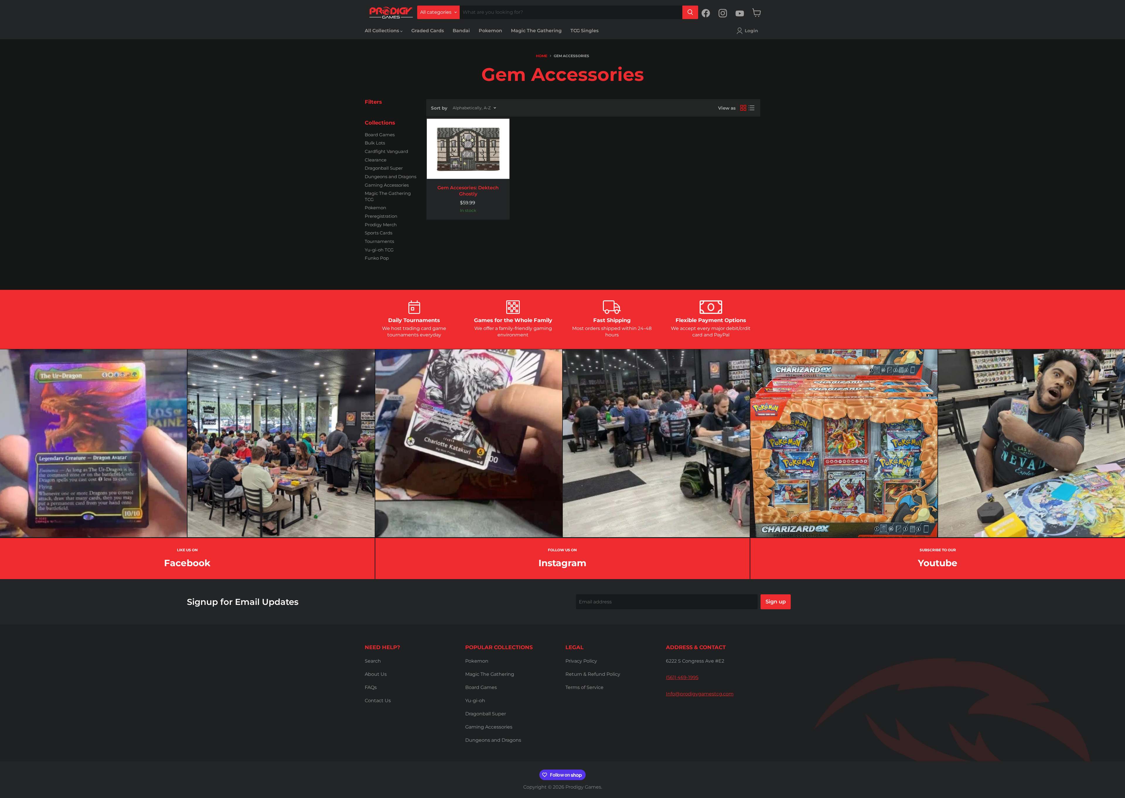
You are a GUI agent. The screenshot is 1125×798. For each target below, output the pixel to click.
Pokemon (490, 30)
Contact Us (378, 700)
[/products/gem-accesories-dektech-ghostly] (468, 149)
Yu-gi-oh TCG (379, 250)
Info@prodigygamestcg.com (700, 694)
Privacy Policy (581, 661)
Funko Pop (377, 258)
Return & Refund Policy (592, 674)
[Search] (690, 12)
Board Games (380, 134)
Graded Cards (427, 30)
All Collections (382, 30)
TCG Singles (584, 30)
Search (373, 661)
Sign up (776, 601)
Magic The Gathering (536, 30)
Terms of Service (584, 687)
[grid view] (743, 108)
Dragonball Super (384, 168)
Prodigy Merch (381, 224)
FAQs (371, 687)
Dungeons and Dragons (390, 176)
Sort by (439, 108)
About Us (376, 674)
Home (541, 56)
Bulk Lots (375, 143)
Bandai (461, 30)
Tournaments (379, 241)
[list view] (751, 108)
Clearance (375, 160)
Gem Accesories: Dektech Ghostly (468, 191)
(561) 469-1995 (682, 677)
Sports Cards (378, 233)
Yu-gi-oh (475, 700)
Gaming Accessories (387, 185)
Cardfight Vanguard (386, 151)
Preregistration (381, 216)
